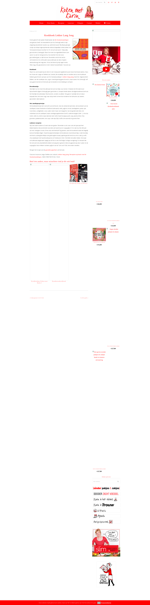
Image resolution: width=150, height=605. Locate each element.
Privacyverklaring (106, 603)
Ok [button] (99, 603)
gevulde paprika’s (51, 150)
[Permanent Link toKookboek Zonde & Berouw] (78, 181)
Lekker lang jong (68, 77)
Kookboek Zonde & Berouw (78, 183)
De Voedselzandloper (62, 40)
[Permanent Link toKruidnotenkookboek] (59, 165)
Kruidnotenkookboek (59, 281)
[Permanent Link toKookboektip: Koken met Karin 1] (39, 165)
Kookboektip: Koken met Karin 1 (39, 282)
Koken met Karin (75, 13)
